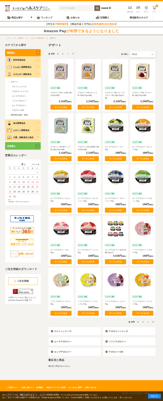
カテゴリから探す (15, 44)
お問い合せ (130, 11)
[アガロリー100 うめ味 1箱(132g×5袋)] (61, 71)
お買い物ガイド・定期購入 (32, 387)
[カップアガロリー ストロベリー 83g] (88, 177)
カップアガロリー (62, 352)
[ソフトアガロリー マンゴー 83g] (142, 280)
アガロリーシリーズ (118, 331)
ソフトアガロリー (117, 341)
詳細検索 (104, 8)
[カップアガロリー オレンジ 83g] (142, 125)
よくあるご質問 (75, 387)
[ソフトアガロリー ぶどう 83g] (115, 280)
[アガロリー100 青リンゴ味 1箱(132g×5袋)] (61, 125)
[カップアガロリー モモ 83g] (61, 228)
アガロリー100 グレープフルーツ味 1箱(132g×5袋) (115, 95)
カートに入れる (61, 107)
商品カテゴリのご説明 (56, 387)
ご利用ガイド (12, 387)
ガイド (138, 11)
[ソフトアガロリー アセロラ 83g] (142, 228)
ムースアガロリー (62, 341)
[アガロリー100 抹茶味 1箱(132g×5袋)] (88, 125)
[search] (97, 8)
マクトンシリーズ (62, 331)
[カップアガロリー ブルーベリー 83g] (115, 177)
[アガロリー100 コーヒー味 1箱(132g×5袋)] (142, 71)
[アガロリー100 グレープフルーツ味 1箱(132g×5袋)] (115, 71)
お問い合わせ (90, 387)
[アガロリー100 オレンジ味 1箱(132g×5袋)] (88, 71)
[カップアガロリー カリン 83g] (61, 177)
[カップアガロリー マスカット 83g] (142, 177)
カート (155, 8)
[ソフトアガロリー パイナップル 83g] (88, 280)
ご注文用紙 (23, 281)
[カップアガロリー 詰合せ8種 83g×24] (115, 228)
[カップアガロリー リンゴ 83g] (88, 228)
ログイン (146, 11)
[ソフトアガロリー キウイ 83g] (61, 280)
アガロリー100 (116, 352)
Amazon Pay (81, 31)
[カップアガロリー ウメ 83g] (115, 125)
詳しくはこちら (126, 397)
